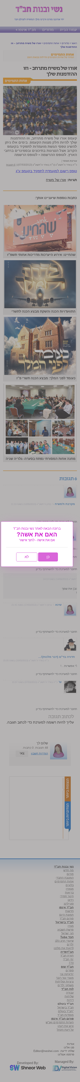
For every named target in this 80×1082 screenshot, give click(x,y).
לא (27, 557)
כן (48, 557)
